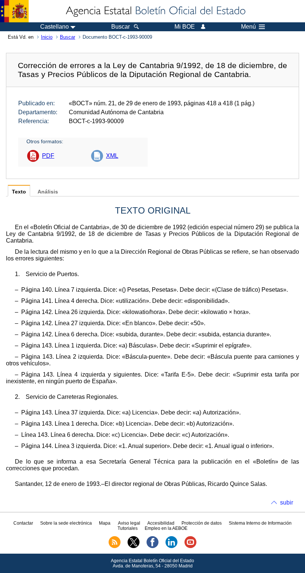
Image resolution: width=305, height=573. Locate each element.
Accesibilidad (160, 523)
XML (112, 156)
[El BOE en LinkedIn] (171, 546)
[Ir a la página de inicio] (155, 11)
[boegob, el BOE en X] (133, 546)
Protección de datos (202, 523)
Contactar (23, 523)
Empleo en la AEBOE (166, 528)
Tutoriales (128, 528)
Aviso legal (129, 523)
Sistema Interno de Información (260, 523)
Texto (19, 192)
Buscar (67, 37)
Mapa (104, 523)
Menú (248, 27)
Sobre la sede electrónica (66, 523)
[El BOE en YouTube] (190, 546)
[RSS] (115, 546)
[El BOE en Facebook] (152, 546)
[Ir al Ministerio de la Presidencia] (14, 11)
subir (286, 502)
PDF (48, 156)
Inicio (46, 37)
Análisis (48, 192)
